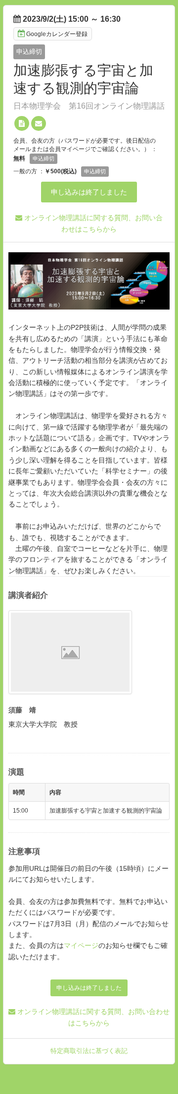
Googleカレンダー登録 (57, 34)
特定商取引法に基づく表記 (89, 1051)
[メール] (38, 123)
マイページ (81, 945)
